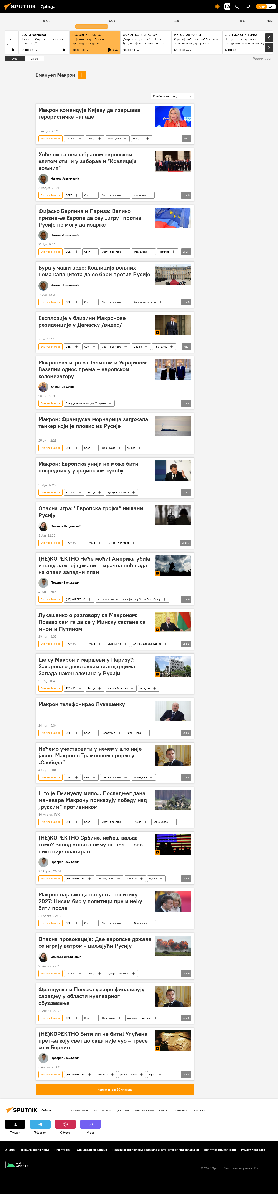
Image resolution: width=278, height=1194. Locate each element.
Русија (91, 138)
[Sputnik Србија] (21, 10)
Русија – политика (118, 492)
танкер (131, 447)
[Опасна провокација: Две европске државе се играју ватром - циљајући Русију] (173, 946)
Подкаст (180, 1110)
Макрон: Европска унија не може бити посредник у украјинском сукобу (88, 467)
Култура (198, 1110)
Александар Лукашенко (147, 643)
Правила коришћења (34, 1150)
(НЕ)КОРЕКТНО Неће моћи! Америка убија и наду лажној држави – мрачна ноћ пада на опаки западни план (94, 565)
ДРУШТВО (123, 1110)
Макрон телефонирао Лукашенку (81, 704)
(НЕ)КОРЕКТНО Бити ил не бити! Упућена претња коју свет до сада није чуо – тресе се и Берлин (93, 1040)
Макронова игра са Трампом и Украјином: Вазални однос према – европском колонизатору (93, 369)
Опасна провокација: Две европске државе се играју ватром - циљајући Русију (94, 942)
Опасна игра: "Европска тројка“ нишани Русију (90, 511)
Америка (132, 878)
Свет (87, 195)
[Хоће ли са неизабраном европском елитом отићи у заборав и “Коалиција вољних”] (173, 161)
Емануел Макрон (55, 74)
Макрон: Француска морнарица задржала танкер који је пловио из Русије (93, 422)
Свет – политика (111, 195)
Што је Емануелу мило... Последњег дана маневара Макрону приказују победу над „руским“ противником (92, 800)
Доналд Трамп (106, 878)
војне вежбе (160, 821)
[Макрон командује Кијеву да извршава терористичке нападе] (173, 116)
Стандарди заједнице (92, 1150)
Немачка (164, 251)
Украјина (138, 138)
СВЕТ (69, 195)
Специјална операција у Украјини (86, 403)
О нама (10, 1150)
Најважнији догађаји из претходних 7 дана (88, 41)
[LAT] (271, 6)
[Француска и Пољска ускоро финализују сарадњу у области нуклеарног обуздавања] (173, 996)
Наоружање (145, 1110)
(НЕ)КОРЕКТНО (75, 599)
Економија (101, 1110)
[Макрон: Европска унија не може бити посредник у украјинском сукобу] (173, 470)
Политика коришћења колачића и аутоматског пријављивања (155, 1150)
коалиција (140, 195)
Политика (79, 1110)
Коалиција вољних (145, 302)
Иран (152, 1074)
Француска (114, 138)
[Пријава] (237, 6)
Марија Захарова (118, 688)
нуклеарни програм (139, 1018)
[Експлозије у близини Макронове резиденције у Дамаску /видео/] (173, 325)
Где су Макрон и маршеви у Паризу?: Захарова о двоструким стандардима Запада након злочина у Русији (86, 666)
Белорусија (114, 643)
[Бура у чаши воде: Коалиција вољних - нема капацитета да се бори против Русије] (173, 274)
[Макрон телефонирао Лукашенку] (173, 711)
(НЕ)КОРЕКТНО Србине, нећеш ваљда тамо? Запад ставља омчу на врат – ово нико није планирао (90, 844)
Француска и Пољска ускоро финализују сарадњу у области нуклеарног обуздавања (91, 996)
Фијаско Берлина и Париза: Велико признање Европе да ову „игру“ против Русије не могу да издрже (89, 218)
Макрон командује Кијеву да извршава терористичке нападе (89, 113)
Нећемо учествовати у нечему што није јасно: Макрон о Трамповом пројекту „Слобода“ (90, 755)
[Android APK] (18, 1165)
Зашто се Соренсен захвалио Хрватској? (42, 41)
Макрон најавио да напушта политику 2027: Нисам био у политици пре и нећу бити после (90, 901)
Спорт (164, 1110)
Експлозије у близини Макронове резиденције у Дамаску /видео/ (82, 321)
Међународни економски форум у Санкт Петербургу (129, 599)
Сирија (138, 346)
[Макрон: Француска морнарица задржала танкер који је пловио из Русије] (173, 426)
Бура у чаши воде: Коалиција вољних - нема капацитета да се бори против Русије (94, 271)
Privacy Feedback (253, 1150)
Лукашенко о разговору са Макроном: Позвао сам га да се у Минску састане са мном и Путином (92, 622)
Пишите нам (63, 1150)
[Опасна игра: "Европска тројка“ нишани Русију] (173, 515)
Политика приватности (220, 1150)
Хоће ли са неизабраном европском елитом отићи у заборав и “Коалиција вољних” (87, 161)
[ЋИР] (261, 6)
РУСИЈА (71, 138)
